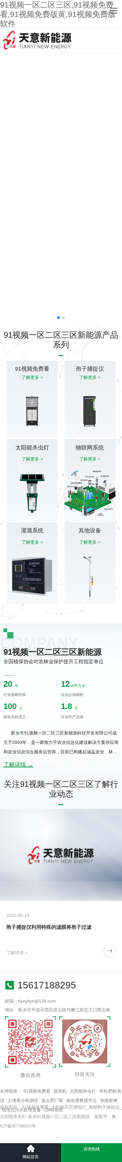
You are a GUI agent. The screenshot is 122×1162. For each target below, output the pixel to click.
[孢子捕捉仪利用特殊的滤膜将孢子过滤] (61, 855)
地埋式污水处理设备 (21, 1109)
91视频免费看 (36, 1091)
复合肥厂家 (52, 1100)
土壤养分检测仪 (23, 1100)
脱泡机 (60, 1091)
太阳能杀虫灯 (83, 1091)
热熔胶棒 (109, 1100)
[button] (58, 317)
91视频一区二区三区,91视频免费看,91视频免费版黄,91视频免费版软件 (58, 14)
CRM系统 (53, 1109)
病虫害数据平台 (81, 1100)
